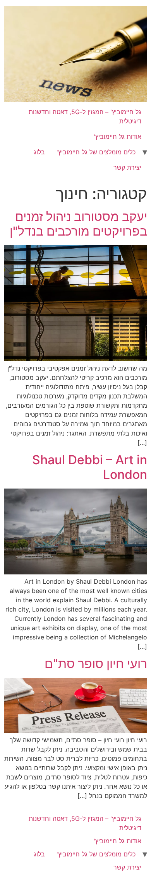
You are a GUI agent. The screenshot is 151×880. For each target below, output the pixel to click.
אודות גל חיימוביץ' (117, 136)
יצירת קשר (127, 167)
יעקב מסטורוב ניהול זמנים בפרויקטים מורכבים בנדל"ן (78, 224)
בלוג (39, 152)
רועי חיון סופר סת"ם (96, 663)
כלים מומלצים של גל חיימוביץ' (96, 152)
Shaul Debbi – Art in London (89, 467)
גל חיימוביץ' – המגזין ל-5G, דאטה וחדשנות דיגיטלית (85, 116)
